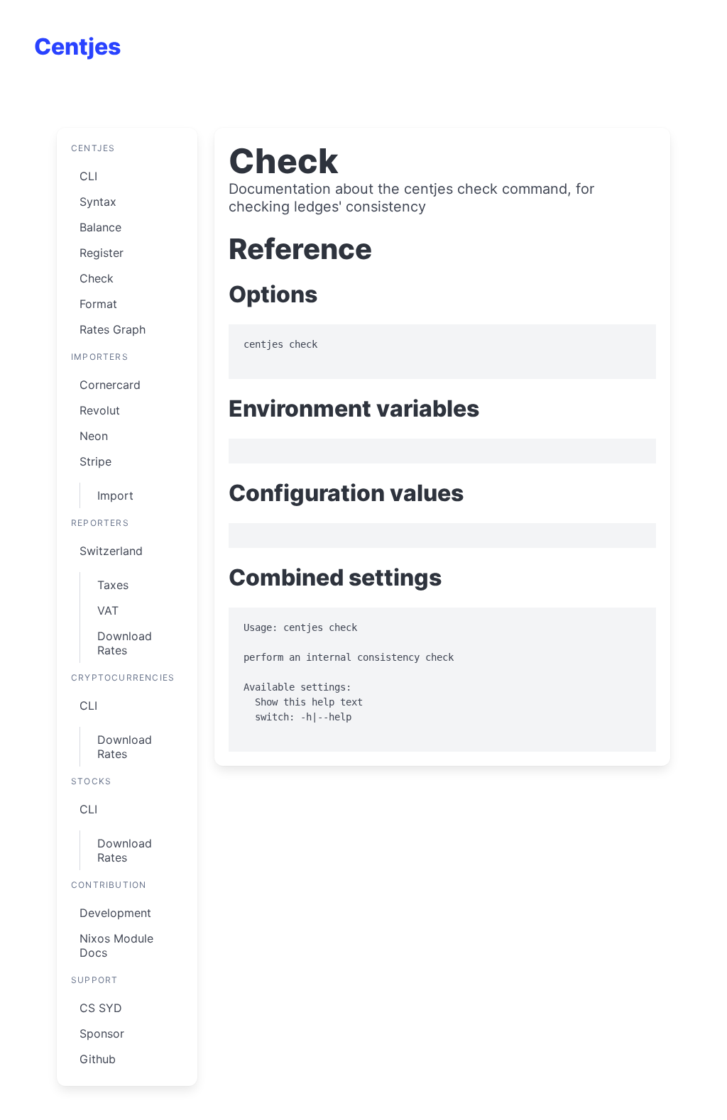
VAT (108, 610)
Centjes (77, 46)
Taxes (113, 585)
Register (102, 253)
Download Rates (124, 643)
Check (97, 278)
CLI (88, 176)
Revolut (100, 410)
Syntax (98, 201)
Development (115, 913)
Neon (94, 436)
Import (115, 495)
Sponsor (102, 1033)
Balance (100, 227)
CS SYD (101, 1008)
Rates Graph (113, 329)
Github (98, 1059)
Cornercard (110, 385)
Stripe (95, 461)
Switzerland (111, 551)
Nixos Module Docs (116, 945)
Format (98, 304)
